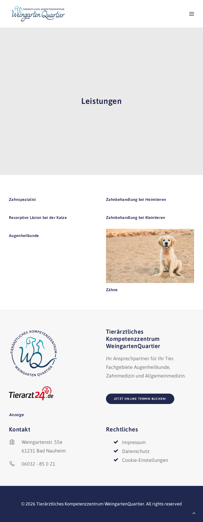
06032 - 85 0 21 (38, 464)
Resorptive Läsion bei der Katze (38, 217)
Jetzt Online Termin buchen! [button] (140, 399)
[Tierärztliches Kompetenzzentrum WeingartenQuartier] (38, 13)
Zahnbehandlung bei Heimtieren (136, 199)
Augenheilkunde (24, 235)
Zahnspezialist (22, 199)
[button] (191, 13)
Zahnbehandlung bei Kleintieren (135, 217)
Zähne (112, 289)
